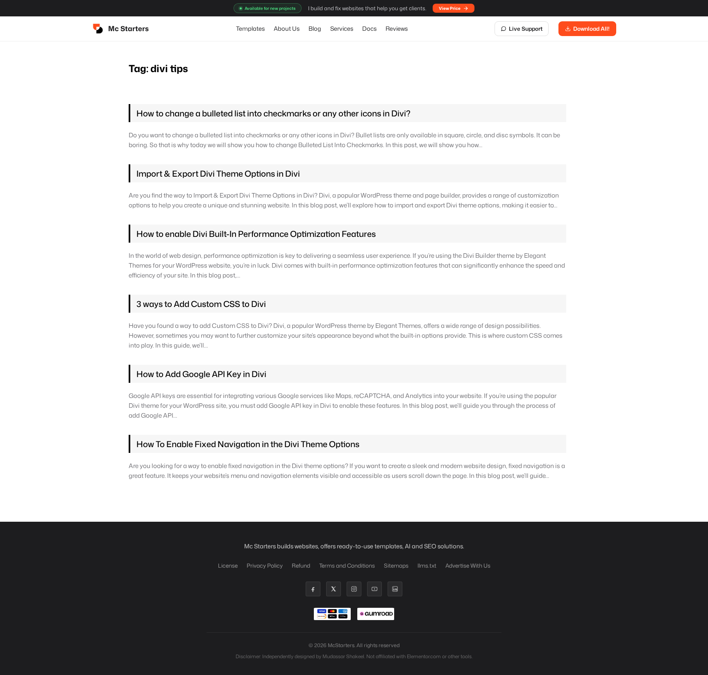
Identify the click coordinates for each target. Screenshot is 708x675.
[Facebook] (313, 589)
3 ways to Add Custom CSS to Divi (201, 304)
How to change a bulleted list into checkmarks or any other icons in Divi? (273, 113)
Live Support (525, 28)
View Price (450, 8)
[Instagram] (354, 589)
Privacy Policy (265, 565)
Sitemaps (396, 565)
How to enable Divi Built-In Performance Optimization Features (256, 234)
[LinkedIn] (395, 589)
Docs (369, 28)
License (228, 565)
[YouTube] (374, 589)
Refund (301, 565)
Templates (250, 28)
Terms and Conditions (347, 565)
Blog (315, 28)
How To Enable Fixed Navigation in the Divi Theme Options (247, 444)
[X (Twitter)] (333, 589)
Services (341, 28)
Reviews (397, 28)
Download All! (591, 28)
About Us (287, 28)
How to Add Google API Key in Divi (201, 374)
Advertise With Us (467, 565)
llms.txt (427, 565)
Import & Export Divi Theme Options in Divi (218, 173)
